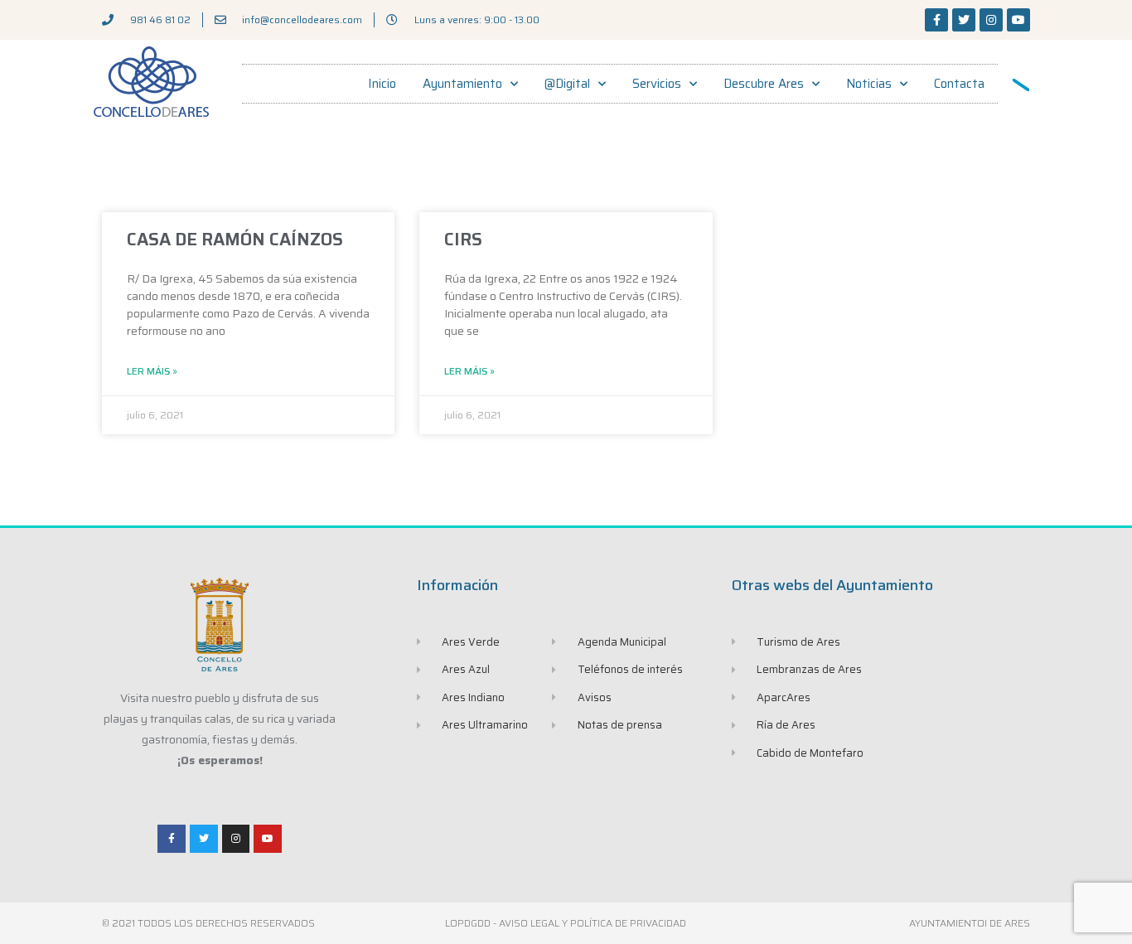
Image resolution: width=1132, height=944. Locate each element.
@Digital (567, 84)
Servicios (656, 84)
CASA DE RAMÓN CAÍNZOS (235, 239)
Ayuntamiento (462, 84)
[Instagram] (991, 19)
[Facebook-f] (936, 19)
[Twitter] (963, 19)
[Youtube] (1018, 19)
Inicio (382, 84)
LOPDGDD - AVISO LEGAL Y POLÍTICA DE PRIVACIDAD (565, 923)
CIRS (463, 239)
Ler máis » (152, 371)
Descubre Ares (763, 84)
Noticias (869, 84)
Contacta (959, 84)
